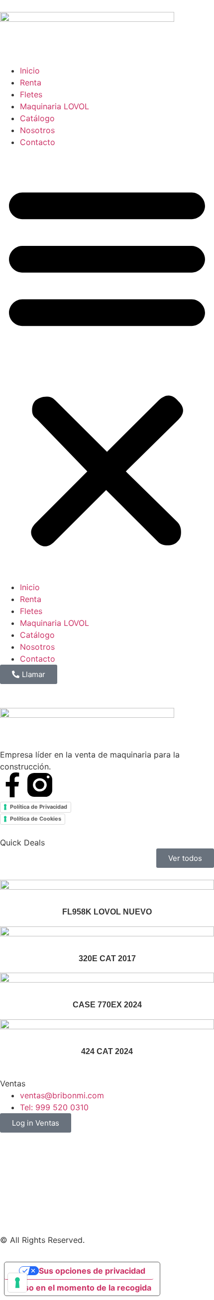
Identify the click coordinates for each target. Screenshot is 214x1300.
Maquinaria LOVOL (54, 106)
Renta (30, 82)
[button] (107, 364)
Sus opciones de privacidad (92, 1271)
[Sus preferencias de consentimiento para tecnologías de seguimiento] (17, 1282)
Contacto (37, 142)
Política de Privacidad (38, 806)
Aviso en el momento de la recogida (81, 1288)
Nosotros (37, 130)
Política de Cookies (35, 818)
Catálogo (37, 118)
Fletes (31, 94)
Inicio (30, 71)
